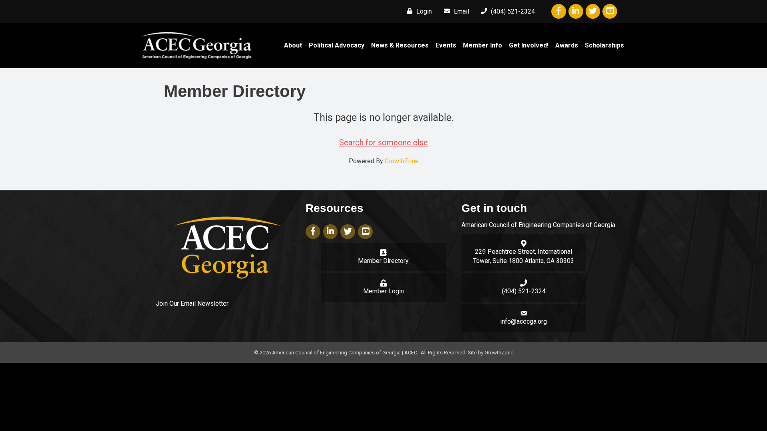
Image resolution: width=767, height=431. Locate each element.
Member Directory (383, 261)
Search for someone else (383, 142)
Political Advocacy (336, 45)
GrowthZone (402, 161)
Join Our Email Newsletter (192, 303)
